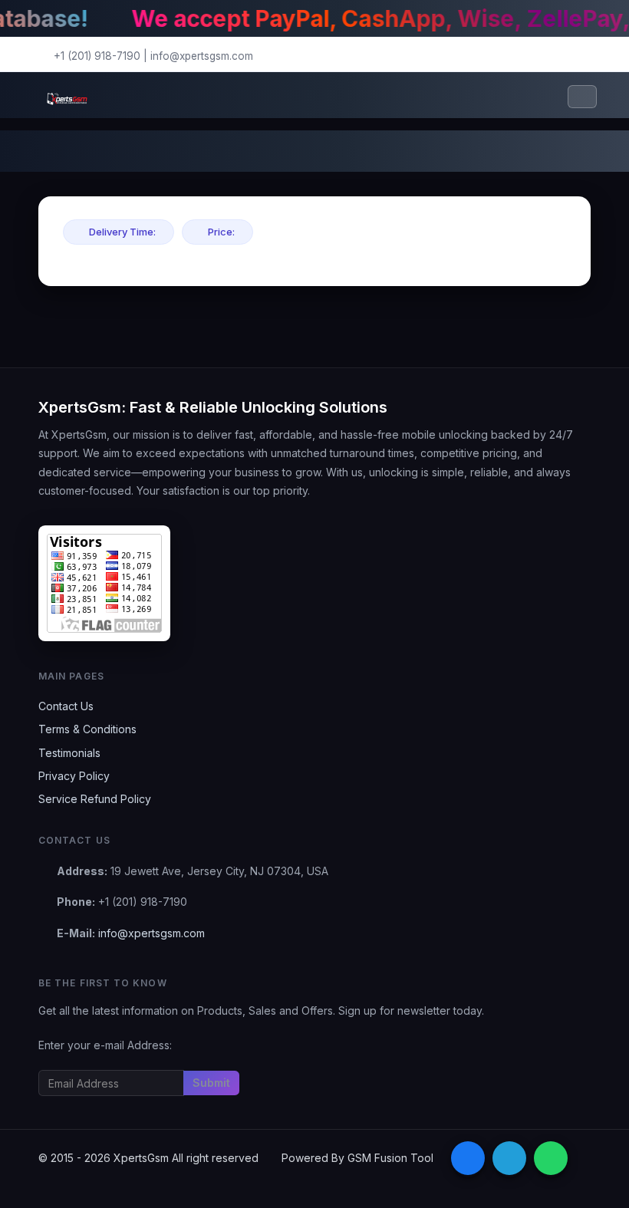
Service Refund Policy (94, 798)
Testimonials (69, 752)
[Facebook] (468, 1158)
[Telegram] (509, 1158)
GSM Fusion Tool (390, 1157)
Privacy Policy (74, 775)
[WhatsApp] (551, 1158)
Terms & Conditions (87, 729)
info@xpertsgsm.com (201, 56)
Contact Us (66, 706)
